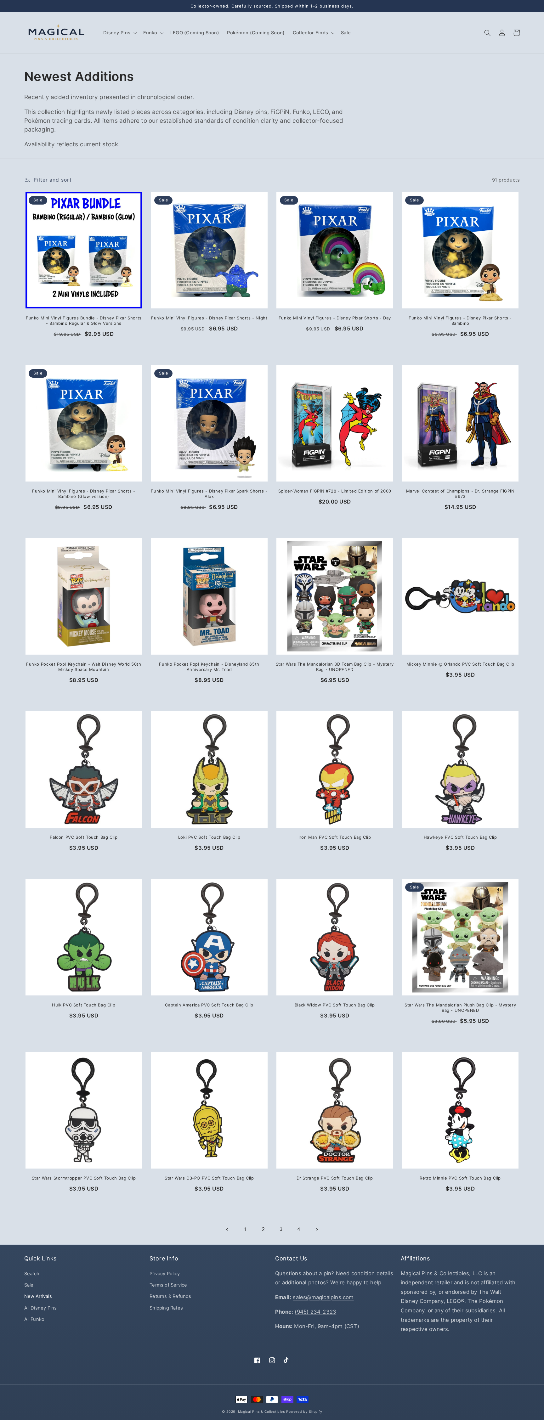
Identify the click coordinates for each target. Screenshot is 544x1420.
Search (32, 1273)
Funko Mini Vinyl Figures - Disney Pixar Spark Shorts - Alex (209, 493)
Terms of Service (168, 1285)
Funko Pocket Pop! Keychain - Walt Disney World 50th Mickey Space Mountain (83, 667)
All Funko (34, 1319)
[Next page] (316, 1229)
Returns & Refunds (170, 1296)
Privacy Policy (165, 1273)
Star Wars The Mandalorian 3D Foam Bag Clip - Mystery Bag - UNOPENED (335, 667)
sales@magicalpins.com (323, 1297)
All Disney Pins (40, 1308)
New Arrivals (38, 1296)
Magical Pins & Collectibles (261, 1412)
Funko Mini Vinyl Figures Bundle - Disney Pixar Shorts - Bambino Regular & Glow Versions (84, 320)
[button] (119, 33)
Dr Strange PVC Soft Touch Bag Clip (335, 1178)
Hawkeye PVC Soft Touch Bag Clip (460, 837)
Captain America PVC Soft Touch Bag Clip (209, 1004)
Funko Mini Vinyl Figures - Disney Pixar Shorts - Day (335, 317)
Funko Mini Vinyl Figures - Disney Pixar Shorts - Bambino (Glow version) (83, 493)
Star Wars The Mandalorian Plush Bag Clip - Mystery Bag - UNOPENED (460, 1007)
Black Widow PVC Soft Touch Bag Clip (335, 1004)
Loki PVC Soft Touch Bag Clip (209, 837)
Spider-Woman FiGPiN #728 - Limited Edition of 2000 (334, 490)
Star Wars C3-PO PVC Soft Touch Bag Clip (209, 1178)
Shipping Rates (166, 1308)
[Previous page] (227, 1229)
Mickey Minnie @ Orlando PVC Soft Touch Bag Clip (460, 664)
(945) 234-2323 (315, 1312)
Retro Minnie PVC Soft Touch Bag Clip (460, 1178)
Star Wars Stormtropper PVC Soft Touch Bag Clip (84, 1178)
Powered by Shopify (304, 1412)
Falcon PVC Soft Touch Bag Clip (83, 837)
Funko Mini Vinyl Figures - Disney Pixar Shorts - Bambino (460, 320)
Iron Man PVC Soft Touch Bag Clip (334, 837)
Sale (29, 1285)
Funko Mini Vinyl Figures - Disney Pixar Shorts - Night (209, 317)
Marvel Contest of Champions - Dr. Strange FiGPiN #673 (460, 493)
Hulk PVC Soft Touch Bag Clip (83, 1004)
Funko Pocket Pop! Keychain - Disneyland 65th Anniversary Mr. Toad (209, 667)
